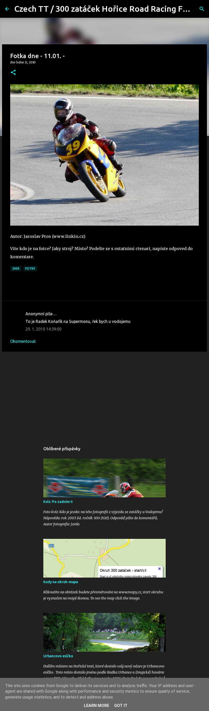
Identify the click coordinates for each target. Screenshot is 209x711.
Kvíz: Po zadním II (58, 502)
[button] (13, 72)
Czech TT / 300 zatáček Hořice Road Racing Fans (104, 8)
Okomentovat (23, 341)
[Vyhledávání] (202, 9)
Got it (120, 705)
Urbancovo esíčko (58, 656)
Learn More (96, 705)
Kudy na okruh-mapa (60, 582)
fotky (30, 268)
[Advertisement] (104, 395)
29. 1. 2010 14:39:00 (43, 329)
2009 (15, 268)
